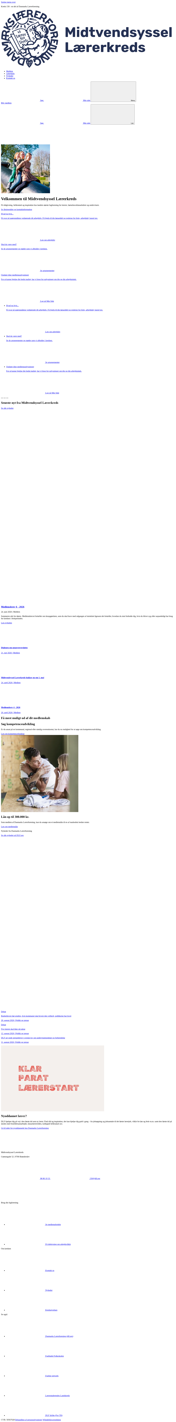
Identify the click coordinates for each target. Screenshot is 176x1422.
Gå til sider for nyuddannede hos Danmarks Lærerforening (25, 1128)
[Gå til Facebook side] (20, 1198)
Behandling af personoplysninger (28, 1420)
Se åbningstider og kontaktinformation (16, 209)
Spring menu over (8, 2)
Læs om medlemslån (9, 827)
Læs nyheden (6, 623)
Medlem (9, 71)
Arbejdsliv (10, 73)
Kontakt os (10, 78)
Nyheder (9, 76)
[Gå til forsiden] (88, 67)
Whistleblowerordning (52, 1420)
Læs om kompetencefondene (12, 734)
